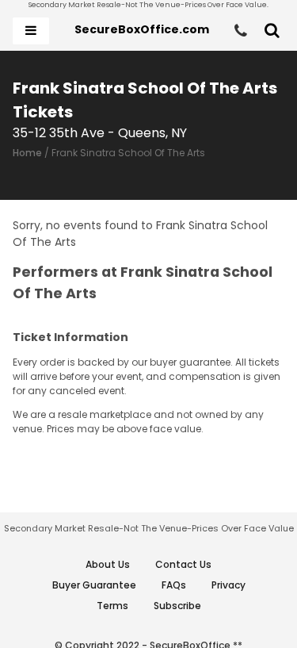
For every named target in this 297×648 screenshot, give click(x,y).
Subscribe (177, 605)
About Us (108, 564)
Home (27, 152)
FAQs (174, 585)
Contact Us (183, 564)
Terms (112, 605)
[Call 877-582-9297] (240, 31)
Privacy (228, 585)
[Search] (272, 31)
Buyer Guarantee (94, 585)
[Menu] (31, 30)
